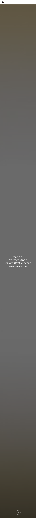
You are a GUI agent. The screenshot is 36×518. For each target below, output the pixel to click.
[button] (33, 2)
